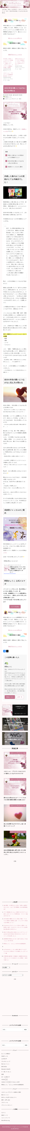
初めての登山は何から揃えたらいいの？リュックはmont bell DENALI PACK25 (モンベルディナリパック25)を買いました (15, 934)
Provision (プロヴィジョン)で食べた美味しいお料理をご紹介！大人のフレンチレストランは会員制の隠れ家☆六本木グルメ (15, 927)
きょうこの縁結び (5, 1053)
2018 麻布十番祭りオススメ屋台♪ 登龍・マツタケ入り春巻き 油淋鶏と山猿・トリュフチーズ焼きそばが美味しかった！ (16, 920)
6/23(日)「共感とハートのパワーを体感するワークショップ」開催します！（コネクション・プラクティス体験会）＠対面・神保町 (8, 63)
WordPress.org (5, 1120)
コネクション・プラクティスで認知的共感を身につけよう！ (8, 74)
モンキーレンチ (19, 1126)
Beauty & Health (5, 1069)
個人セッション (5, 1094)
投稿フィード (4, 1115)
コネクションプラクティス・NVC (13, 98)
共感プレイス (4, 1056)
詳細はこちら (9, 697)
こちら (5, 552)
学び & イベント (5, 1064)
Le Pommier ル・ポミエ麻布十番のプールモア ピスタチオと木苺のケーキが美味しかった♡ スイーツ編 (16, 951)
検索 (25, 1029)
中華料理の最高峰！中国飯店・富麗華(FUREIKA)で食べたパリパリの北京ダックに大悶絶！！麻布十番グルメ (15, 958)
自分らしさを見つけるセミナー (9, 1097)
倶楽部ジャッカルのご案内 (15, 167)
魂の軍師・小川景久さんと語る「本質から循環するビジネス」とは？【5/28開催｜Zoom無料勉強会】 (15, 907)
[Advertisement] (15, 879)
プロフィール (4, 1102)
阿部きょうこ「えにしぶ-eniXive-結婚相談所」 (15, 943)
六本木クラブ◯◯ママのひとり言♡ (10, 1082)
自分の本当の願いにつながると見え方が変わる (16, 162)
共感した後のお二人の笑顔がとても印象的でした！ (16, 156)
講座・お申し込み (5, 1100)
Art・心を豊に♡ (5, 1077)
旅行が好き (4, 1066)
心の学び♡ (4, 1058)
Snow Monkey (6, 1126)
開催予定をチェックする (15, 54)
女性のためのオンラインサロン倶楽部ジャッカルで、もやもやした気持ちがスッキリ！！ (20, 61)
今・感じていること (6, 1071)
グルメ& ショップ (5, 1061)
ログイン (3, 1112)
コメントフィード (5, 1117)
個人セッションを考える (15, 38)
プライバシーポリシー (6, 1105)
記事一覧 (19, 697)
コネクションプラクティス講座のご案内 (11, 1092)
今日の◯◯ (4, 1079)
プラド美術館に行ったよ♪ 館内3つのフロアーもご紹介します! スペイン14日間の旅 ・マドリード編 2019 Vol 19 (16, 914)
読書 (2, 1074)
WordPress (16, 1128)
